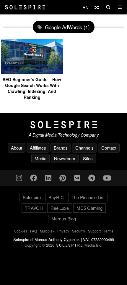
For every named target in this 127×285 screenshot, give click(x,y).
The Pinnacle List (88, 197)
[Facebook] (33, 177)
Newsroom (64, 158)
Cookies (20, 230)
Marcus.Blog (63, 218)
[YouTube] (107, 177)
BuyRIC (56, 197)
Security (78, 230)
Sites (88, 158)
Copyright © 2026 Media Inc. (63, 245)
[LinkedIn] (48, 177)
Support (94, 230)
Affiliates (38, 148)
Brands (61, 148)
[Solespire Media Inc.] (63, 125)
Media (40, 158)
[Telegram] (91, 177)
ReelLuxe (60, 208)
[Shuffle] (97, 7)
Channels (84, 148)
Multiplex (47, 230)
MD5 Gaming (89, 208)
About (16, 148)
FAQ (33, 230)
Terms (108, 230)
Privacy (63, 230)
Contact (108, 148)
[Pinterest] (62, 177)
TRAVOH (34, 208)
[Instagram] (19, 177)
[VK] (77, 177)
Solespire (32, 197)
